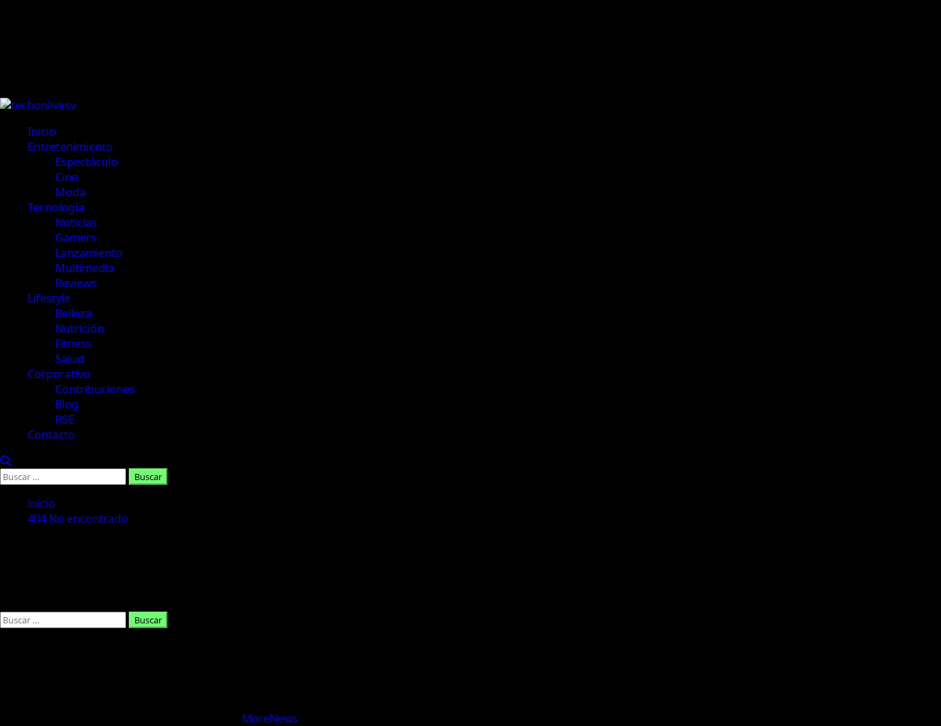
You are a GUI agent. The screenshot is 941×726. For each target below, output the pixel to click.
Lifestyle (49, 298)
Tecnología (56, 207)
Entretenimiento (70, 146)
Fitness (73, 343)
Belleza (73, 313)
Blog (67, 404)
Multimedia (84, 268)
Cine (66, 177)
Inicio (42, 131)
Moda (70, 192)
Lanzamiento (89, 252)
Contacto (51, 434)
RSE (64, 419)
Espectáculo (86, 161)
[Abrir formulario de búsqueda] (5, 460)
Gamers (75, 237)
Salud (69, 358)
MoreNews (270, 718)
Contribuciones (95, 389)
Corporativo (59, 374)
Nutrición (79, 328)
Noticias (76, 222)
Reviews (76, 283)
